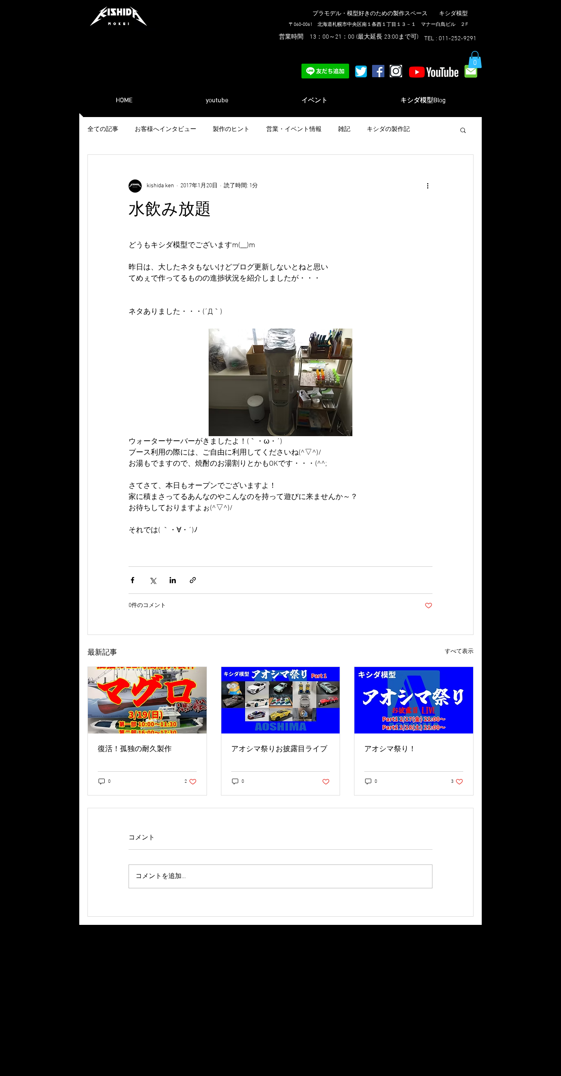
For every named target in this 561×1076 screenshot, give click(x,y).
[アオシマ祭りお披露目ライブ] (280, 700)
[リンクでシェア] (193, 580)
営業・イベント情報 (294, 129)
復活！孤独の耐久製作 (135, 749)
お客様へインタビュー (165, 129)
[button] (475, 59)
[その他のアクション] (427, 186)
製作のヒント (231, 129)
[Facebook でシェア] (132, 580)
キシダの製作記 (388, 129)
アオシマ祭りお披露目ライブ (279, 749)
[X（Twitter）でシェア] (152, 580)
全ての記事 (102, 129)
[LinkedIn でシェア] (173, 580)
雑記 (344, 129)
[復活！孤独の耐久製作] (147, 700)
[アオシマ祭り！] (413, 700)
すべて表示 (459, 651)
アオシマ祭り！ (390, 749)
